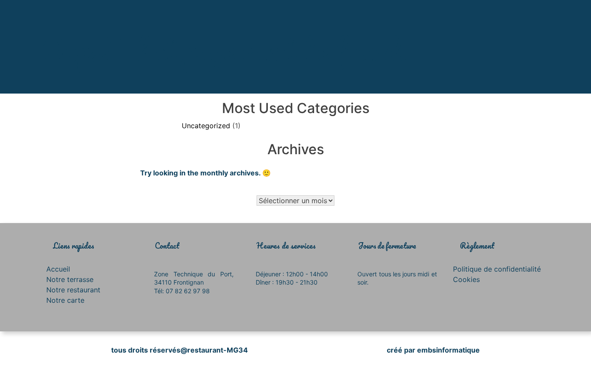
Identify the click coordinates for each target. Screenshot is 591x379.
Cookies (466, 279)
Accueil (58, 269)
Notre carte (65, 300)
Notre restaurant (73, 289)
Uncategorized (206, 125)
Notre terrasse (69, 279)
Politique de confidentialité (497, 269)
